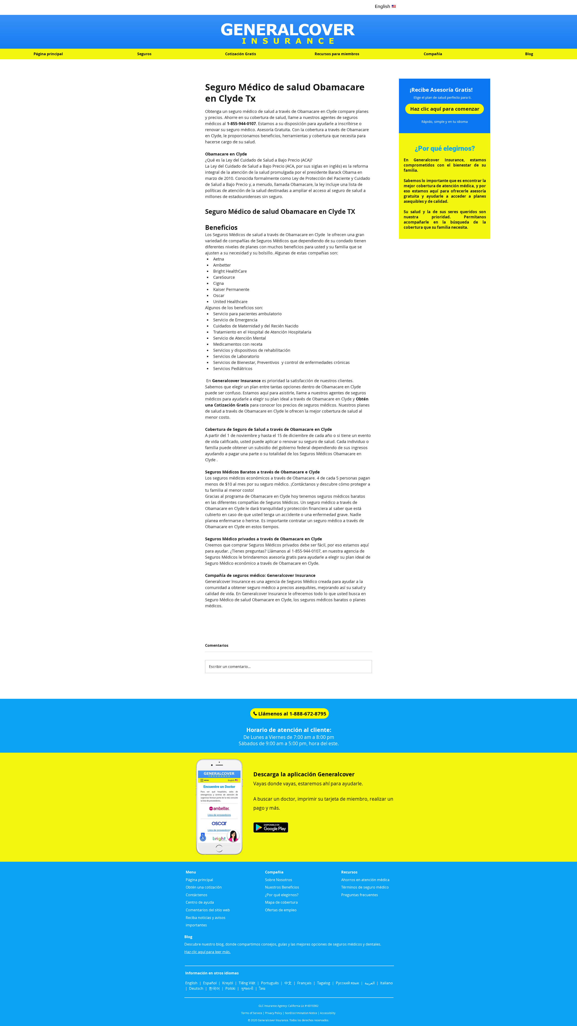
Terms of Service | (252, 1013)
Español (210, 982)
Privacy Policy (273, 1013)
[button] (144, 54)
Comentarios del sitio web (208, 909)
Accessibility (327, 1013)
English (191, 982)
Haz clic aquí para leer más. (207, 951)
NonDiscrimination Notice (301, 1013)
